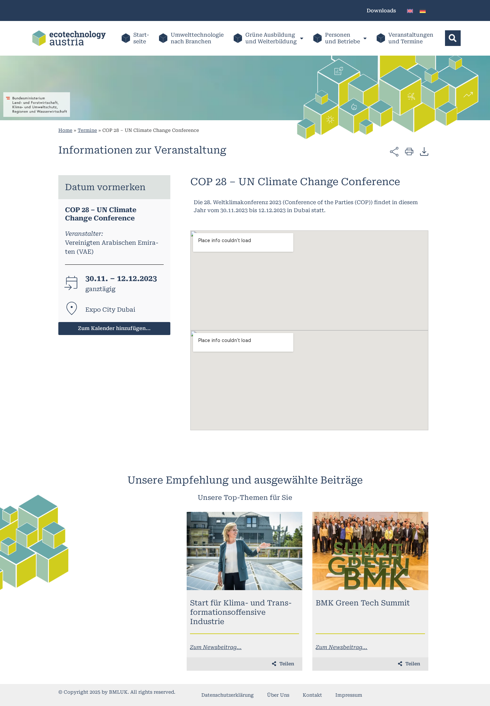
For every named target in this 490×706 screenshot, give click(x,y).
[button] (453, 38)
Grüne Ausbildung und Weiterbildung (271, 38)
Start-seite (141, 38)
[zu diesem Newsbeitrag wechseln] (245, 551)
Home (65, 130)
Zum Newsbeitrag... (216, 647)
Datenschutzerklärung (227, 695)
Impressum (348, 695)
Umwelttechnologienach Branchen (197, 38)
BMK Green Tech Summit (363, 603)
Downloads (381, 11)
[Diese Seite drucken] (409, 151)
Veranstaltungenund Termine (410, 38)
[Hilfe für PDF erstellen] (424, 151)
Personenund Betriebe (342, 38)
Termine (87, 130)
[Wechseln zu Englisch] (410, 10)
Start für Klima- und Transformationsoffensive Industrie (241, 612)
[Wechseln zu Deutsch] (422, 10)
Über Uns (278, 695)
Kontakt (312, 695)
